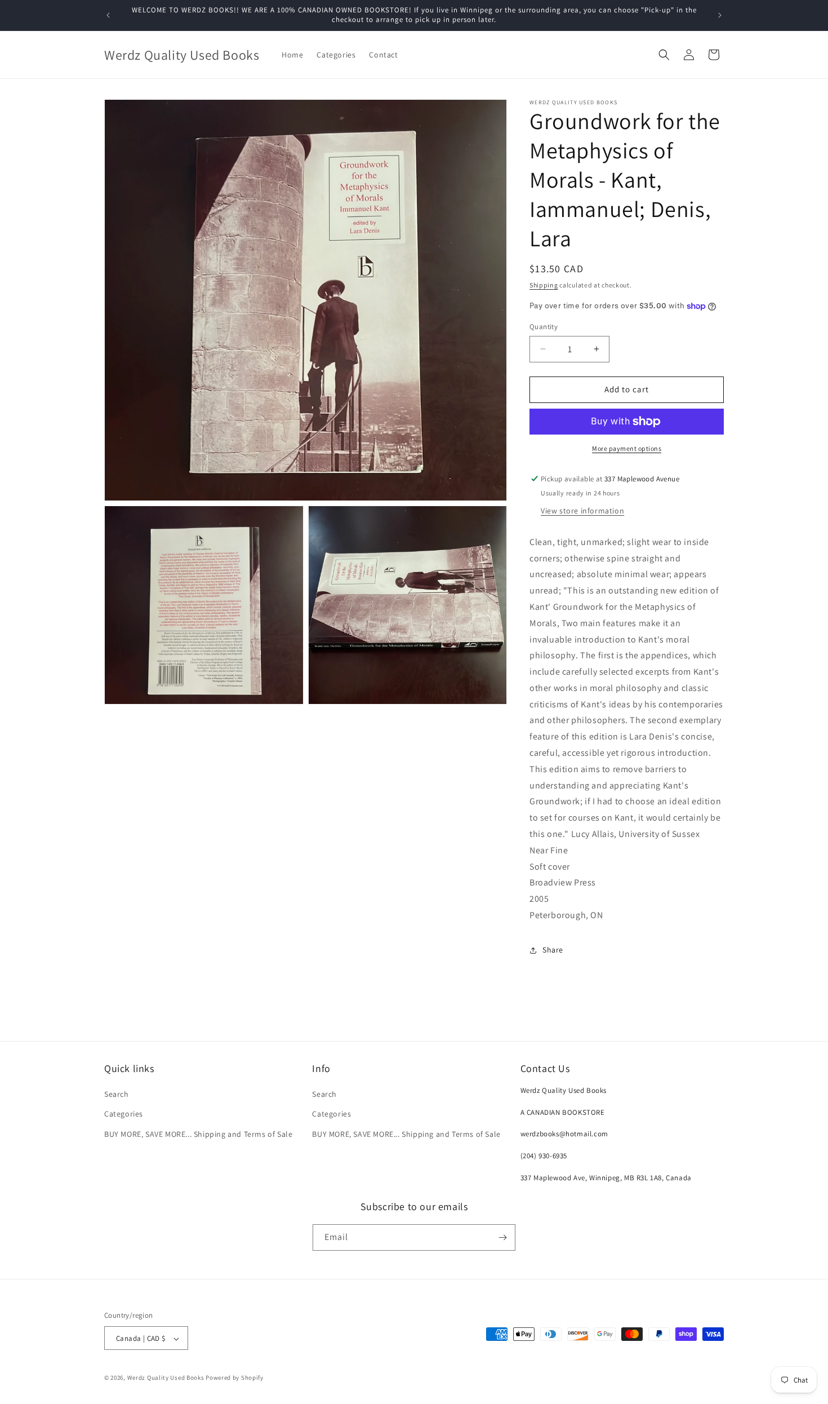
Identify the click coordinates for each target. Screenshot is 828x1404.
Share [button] (552, 950)
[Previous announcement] (108, 15)
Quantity (543, 326)
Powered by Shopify (235, 1378)
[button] (664, 54)
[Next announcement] (719, 15)
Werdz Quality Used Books (165, 1378)
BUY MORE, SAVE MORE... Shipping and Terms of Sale (198, 1134)
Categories (123, 1114)
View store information (582, 511)
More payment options (626, 448)
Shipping (543, 285)
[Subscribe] (502, 1237)
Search (116, 1094)
